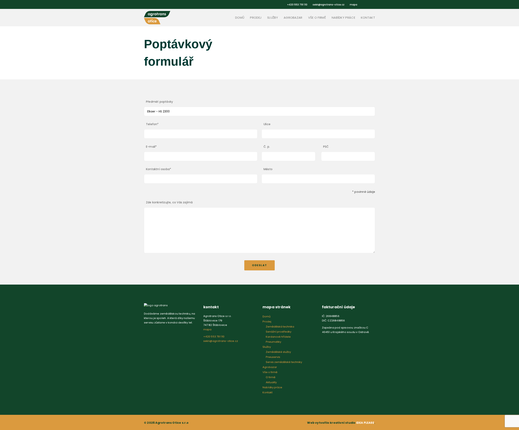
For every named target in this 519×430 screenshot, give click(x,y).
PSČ (326, 147)
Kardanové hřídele (278, 337)
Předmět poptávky (159, 102)
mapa (353, 4)
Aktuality (271, 382)
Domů (239, 17)
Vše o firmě (317, 17)
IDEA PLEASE (365, 423)
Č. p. (267, 147)
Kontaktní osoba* (158, 169)
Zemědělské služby (278, 352)
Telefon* (152, 124)
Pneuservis (273, 357)
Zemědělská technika (280, 327)
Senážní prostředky (278, 332)
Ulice (267, 124)
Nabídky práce (343, 17)
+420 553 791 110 (297, 4)
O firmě (270, 377)
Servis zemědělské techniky (284, 362)
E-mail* (151, 147)
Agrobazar (293, 17)
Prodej (256, 17)
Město (268, 169)
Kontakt (368, 17)
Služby (272, 17)
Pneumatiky (273, 342)
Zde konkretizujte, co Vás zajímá (169, 202)
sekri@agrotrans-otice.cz (328, 4)
